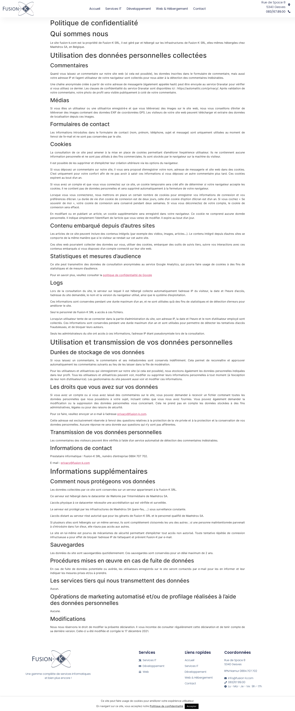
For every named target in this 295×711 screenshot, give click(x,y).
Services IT (113, 8)
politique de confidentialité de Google (127, 275)
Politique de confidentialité (166, 706)
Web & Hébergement (172, 8)
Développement (139, 8)
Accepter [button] (191, 706)
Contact (199, 8)
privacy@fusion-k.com (131, 414)
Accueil (94, 8)
